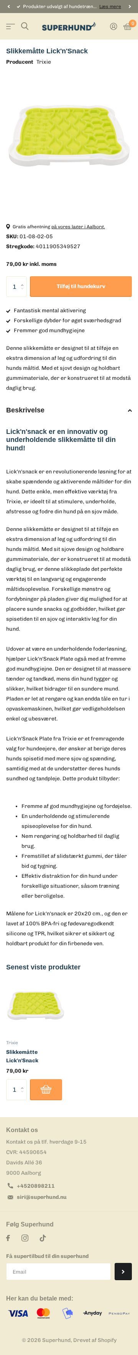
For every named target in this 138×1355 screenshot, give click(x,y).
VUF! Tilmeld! (123, 1271)
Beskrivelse (25, 410)
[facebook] (8, 1238)
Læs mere (110, 6)
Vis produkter (10, 26)
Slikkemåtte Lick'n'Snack (22, 1056)
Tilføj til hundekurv (81, 286)
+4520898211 (36, 1186)
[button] (8, 6)
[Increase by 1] (24, 279)
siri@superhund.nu (42, 1197)
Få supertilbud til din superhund (47, 1256)
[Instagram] (24, 1238)
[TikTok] (43, 1238)
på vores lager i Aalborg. (78, 226)
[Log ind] (113, 26)
